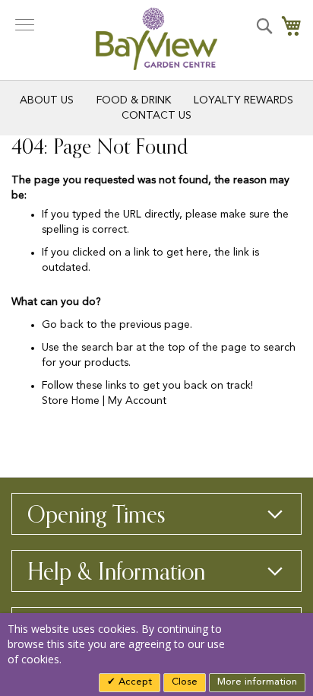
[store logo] (156, 39)
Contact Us (156, 115)
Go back (63, 324)
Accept (133, 682)
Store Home (71, 401)
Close (185, 682)
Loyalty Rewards (243, 100)
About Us (47, 100)
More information (257, 682)
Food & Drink (133, 100)
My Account (137, 401)
